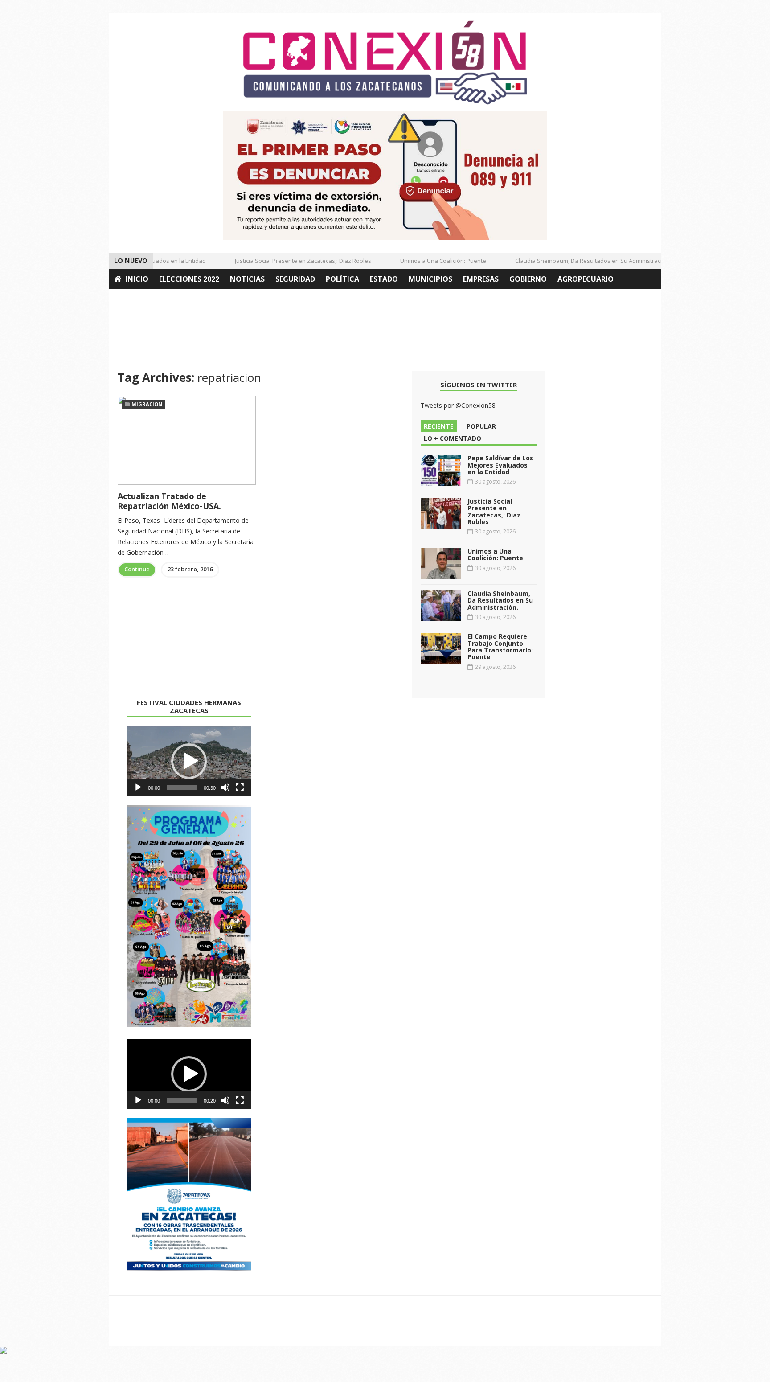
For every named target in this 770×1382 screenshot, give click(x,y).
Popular (481, 426)
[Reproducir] (138, 787)
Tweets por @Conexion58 (458, 405)
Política (342, 279)
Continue (137, 569)
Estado (384, 279)
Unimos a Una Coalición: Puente (431, 261)
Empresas (481, 279)
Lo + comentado (452, 438)
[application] (189, 761)
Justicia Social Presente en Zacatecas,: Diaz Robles (290, 261)
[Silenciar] (225, 787)
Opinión (130, 299)
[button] (189, 761)
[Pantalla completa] (239, 787)
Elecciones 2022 (189, 279)
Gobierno (528, 279)
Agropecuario (585, 279)
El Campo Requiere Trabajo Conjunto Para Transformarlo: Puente (500, 646)
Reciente (439, 426)
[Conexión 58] (385, 62)
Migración (146, 404)
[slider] (182, 787)
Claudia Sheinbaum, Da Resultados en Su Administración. (580, 261)
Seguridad (295, 279)
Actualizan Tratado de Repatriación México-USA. (169, 501)
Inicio (136, 279)
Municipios (430, 279)
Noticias (247, 279)
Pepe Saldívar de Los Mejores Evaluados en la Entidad (500, 465)
